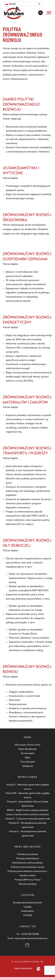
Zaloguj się (27, 766)
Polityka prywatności (27, 854)
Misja (27, 758)
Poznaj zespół (27, 753)
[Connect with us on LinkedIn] (27, 945)
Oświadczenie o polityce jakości (27, 863)
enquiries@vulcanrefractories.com (31, 938)
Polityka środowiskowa (27, 859)
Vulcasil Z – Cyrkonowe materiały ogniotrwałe (27, 819)
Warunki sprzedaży (27, 884)
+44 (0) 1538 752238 (29, 934)
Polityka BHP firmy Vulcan (28, 880)
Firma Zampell (27, 762)
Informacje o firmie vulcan (27, 745)
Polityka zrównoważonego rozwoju (27, 867)
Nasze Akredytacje (27, 749)
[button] (23, 4)
